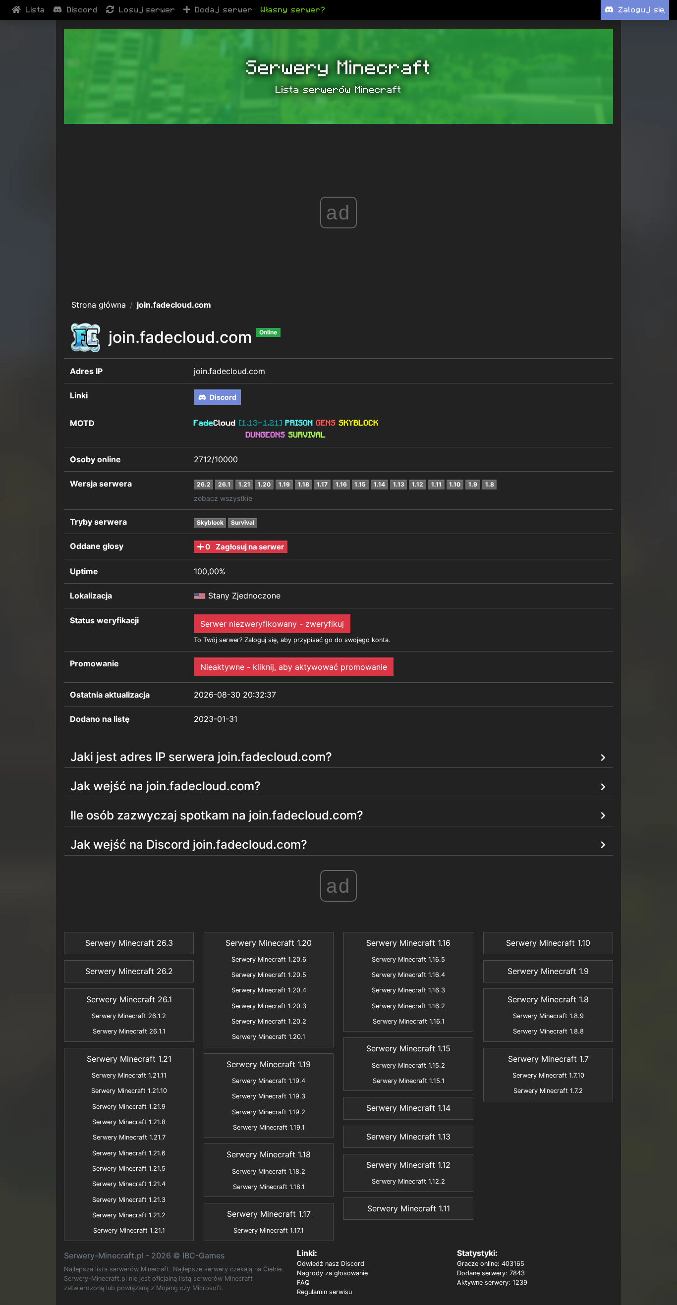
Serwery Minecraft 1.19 (268, 1064)
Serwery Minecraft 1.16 (408, 943)
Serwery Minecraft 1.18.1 (269, 1187)
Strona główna (98, 305)
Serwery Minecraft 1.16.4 (408, 975)
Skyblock (210, 522)
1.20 (264, 484)
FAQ (303, 1282)
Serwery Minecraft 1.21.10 (129, 1090)
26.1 (224, 484)
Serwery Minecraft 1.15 (408, 1048)
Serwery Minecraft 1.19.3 (268, 1096)
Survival (242, 522)
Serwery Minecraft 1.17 (269, 1214)
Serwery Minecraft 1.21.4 (129, 1184)
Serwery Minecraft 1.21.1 (129, 1230)
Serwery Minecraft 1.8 (548, 999)
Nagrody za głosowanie (332, 1273)
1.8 (489, 484)
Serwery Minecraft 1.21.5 (129, 1168)
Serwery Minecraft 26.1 (129, 999)
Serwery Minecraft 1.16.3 (408, 990)
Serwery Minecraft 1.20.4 (268, 990)
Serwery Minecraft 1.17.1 (268, 1230)
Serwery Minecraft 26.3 (129, 943)
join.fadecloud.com (174, 305)
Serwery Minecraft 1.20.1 (268, 1036)
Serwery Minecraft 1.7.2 (548, 1090)
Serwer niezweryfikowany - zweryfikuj (272, 624)
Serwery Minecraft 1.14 (408, 1108)
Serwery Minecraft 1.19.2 (268, 1112)
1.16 (341, 484)
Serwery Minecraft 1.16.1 (409, 1021)
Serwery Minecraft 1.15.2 (408, 1065)
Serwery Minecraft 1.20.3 (268, 1006)
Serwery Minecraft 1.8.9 (548, 1016)
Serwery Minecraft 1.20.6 (268, 959)
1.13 (398, 484)
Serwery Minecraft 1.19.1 (269, 1127)
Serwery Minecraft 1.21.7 (129, 1137)
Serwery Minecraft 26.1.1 (129, 1031)
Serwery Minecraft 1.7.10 (548, 1075)
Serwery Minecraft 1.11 (408, 1208)
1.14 (379, 484)
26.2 (204, 484)
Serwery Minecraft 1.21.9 (129, 1106)
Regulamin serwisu (324, 1292)
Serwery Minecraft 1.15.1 (409, 1081)
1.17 (322, 484)
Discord (222, 397)
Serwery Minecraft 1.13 (408, 1137)
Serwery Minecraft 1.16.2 (408, 1006)
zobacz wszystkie (223, 498)
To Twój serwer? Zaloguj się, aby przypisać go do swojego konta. (292, 640)
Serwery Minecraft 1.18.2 (268, 1171)
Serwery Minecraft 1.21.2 (129, 1215)
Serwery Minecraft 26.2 (129, 971)
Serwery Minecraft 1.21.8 (129, 1122)
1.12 (417, 484)
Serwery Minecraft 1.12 (408, 1165)
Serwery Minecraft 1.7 (548, 1059)
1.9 (472, 484)
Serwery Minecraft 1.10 (548, 943)
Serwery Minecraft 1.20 (269, 943)
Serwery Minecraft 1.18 (268, 1154)
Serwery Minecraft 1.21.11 (129, 1075)
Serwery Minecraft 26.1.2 (129, 1016)
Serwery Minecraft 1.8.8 (548, 1031)
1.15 (360, 484)
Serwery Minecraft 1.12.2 (408, 1181)
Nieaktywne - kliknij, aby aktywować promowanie (293, 667)
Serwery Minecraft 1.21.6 (129, 1153)
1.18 (303, 484)
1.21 (244, 484)
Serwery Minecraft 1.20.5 (268, 975)
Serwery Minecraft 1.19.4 (268, 1081)
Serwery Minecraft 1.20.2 (268, 1021)
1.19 (284, 484)
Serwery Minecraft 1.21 (129, 1059)
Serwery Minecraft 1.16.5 (408, 959)
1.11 (436, 484)
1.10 (454, 484)
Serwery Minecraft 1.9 (548, 971)
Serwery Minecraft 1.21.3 (129, 1199)
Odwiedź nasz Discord (330, 1263)
